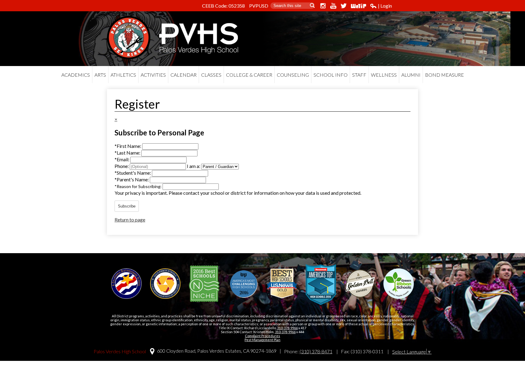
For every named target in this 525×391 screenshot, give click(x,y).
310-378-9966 (287, 328)
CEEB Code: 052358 (223, 6)
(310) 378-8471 (316, 351)
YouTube (333, 6)
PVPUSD (258, 6)
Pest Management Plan (262, 340)
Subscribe (127, 206)
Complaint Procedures (262, 336)
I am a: (193, 166)
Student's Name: (133, 173)
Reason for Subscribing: (139, 186)
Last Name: (128, 152)
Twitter (344, 6)
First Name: (128, 146)
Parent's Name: (132, 179)
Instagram (323, 6)
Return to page (130, 219)
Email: (122, 159)
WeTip (358, 6)
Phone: (122, 166)
